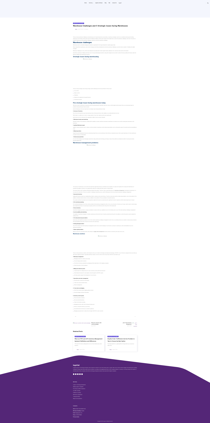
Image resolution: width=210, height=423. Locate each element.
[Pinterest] (82, 374)
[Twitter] (73, 374)
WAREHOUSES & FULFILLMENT (78, 23)
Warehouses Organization (77, 394)
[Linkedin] (80, 374)
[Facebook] (76, 374)
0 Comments (86, 29)
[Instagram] (78, 374)
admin (76, 29)
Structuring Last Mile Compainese (79, 388)
